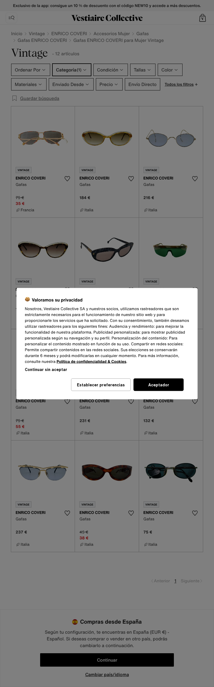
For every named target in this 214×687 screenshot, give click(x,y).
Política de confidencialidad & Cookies (91, 361)
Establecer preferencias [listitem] (101, 384)
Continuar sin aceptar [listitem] (46, 369)
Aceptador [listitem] (158, 384)
